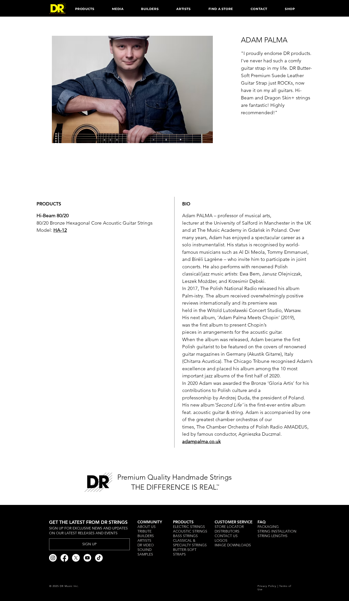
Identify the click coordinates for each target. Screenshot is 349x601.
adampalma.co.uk (201, 441)
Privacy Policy (267, 586)
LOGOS (221, 540)
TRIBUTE (145, 531)
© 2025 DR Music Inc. (64, 586)
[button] (84, 9)
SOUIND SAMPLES (145, 552)
